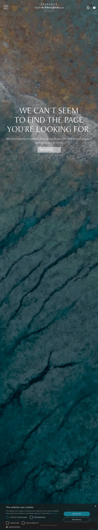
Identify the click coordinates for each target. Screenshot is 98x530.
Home (37, 7)
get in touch (55, 142)
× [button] (95, 506)
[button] (33, 527)
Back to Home (46, 149)
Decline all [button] (77, 520)
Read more (54, 513)
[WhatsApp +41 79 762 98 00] (88, 8)
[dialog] (49, 517)
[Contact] (94, 8)
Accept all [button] (76, 514)
